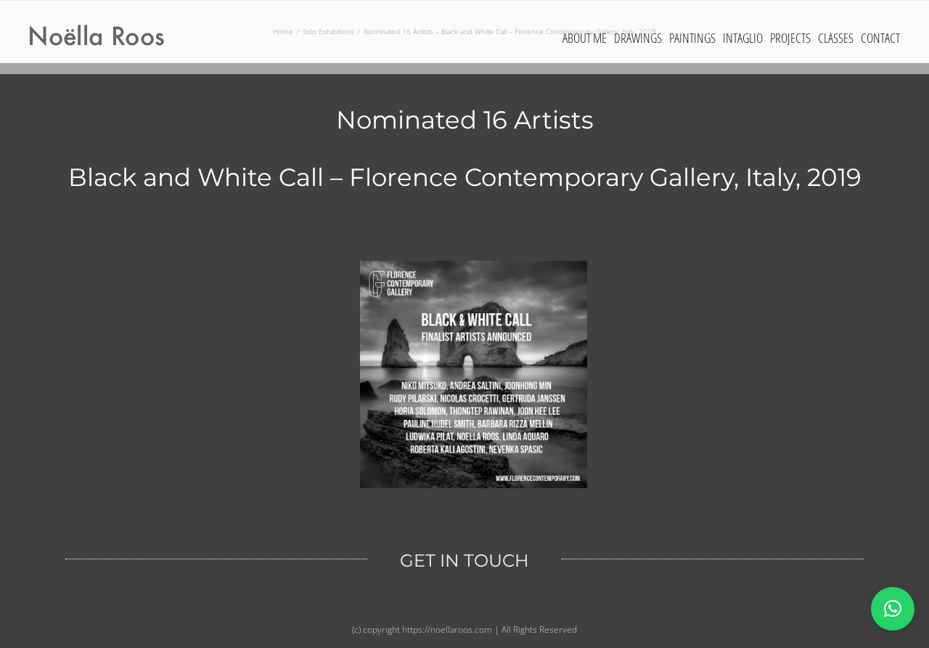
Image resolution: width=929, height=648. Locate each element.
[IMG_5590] (473, 265)
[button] (892, 609)
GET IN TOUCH (464, 560)
